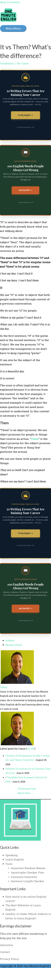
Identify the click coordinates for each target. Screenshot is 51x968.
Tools (8, 863)
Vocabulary (7, 63)
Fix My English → (25, 115)
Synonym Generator (24, 877)
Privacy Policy (9, 959)
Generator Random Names (28, 868)
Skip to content (10, 2)
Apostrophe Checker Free (27, 872)
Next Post (25, 793)
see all (31, 748)
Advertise (6, 945)
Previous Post (25, 788)
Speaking (11, 855)
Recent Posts (13, 644)
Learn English (14, 859)
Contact (5, 952)
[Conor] (17, 682)
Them (35, 438)
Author (10, 640)
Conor (3, 687)
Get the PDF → (25, 190)
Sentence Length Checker (27, 881)
